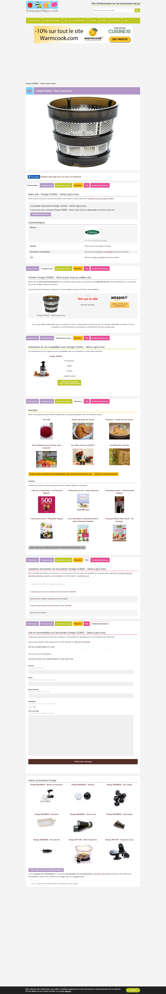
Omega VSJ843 (55, 356)
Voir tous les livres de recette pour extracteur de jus (57, 548)
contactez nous (83, 576)
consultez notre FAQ (101, 874)
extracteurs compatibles (104, 252)
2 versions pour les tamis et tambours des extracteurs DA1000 (53, 592)
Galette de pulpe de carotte (83, 420)
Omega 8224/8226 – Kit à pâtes (119, 785)
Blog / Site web (33, 689)
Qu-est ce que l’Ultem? (38, 613)
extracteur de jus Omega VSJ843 (101, 199)
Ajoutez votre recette (105, 474)
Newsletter (32, 701)
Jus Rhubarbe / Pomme (119, 445)
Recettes (78, 185)
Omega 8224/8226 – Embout (82, 785)
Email (30, 678)
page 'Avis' (65, 876)
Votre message (34, 711)
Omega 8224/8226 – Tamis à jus (83, 814)
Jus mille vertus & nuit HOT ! (83, 445)
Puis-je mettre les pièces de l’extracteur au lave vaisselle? (51, 606)
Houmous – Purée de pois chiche (119, 420)
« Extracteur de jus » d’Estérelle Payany (46, 519)
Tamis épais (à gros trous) (68, 884)
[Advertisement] (83, 63)
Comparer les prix (41, 214)
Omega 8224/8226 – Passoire (46, 814)
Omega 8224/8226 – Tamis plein (119, 814)
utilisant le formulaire (82, 642)
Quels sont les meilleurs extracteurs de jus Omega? (49, 599)
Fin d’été (46, 420)
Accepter (133, 990)
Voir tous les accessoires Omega (46, 870)
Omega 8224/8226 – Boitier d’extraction (46, 785)
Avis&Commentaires (100, 185)
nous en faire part (107, 327)
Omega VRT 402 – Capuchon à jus (119, 840)
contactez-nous (78, 876)
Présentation (32, 185)
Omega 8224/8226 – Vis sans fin (46, 840)
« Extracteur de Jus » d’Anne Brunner (83, 490)
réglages (68, 991)
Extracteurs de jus (63, 185)
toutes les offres (99, 257)
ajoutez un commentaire (53, 576)
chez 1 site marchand (69, 382)
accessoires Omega (100, 240)
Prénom (31, 666)
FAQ (86, 185)
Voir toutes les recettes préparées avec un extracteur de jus (61, 474)
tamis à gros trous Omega (47, 884)
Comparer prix (47, 185)
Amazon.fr (119, 305)
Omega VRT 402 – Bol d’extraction (83, 840)
